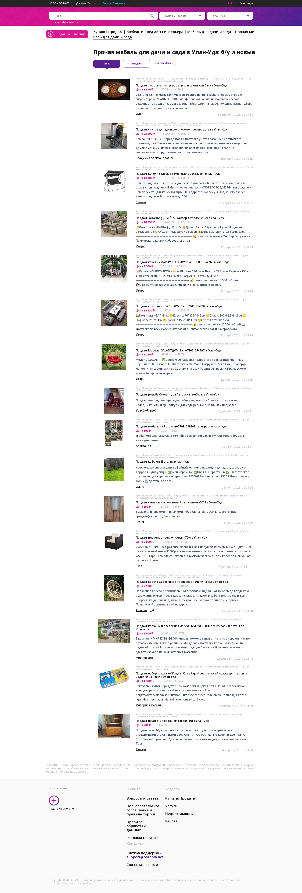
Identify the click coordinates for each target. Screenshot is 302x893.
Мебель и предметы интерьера (155, 31)
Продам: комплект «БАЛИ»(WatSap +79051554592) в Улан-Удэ (179, 306)
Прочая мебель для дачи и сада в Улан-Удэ (156, 716)
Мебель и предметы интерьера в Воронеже (188, 496)
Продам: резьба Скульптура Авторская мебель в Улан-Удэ (177, 394)
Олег (139, 114)
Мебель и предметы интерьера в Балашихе (187, 455)
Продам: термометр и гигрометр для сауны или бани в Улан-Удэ (181, 85)
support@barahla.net (145, 857)
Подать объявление (114, 3)
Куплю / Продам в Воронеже (149, 496)
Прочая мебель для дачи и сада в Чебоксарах (161, 81)
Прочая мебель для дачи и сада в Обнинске (157, 621)
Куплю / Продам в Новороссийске (152, 123)
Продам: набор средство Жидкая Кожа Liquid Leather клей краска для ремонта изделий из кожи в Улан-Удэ (191, 675)
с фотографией (163, 62)
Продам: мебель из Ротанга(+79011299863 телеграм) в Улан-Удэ (181, 426)
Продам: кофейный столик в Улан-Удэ (163, 461)
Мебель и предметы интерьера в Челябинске (189, 388)
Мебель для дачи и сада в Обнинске (228, 619)
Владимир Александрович (154, 158)
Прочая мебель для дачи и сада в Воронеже (157, 498)
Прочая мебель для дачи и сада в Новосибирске (176, 577)
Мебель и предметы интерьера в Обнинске (187, 619)
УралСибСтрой (146, 410)
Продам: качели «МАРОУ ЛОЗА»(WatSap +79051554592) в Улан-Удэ (182, 262)
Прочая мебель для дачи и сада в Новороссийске (177, 125)
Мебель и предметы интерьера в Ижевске (185, 167)
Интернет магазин (149, 705)
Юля (139, 566)
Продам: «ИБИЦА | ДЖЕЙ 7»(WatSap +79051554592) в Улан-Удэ (180, 218)
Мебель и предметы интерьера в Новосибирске (193, 575)
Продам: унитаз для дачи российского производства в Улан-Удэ (181, 129)
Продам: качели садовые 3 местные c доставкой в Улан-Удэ (178, 174)
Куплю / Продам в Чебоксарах (150, 79)
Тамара (141, 749)
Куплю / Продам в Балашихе (149, 455)
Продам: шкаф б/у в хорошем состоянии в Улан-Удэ (172, 721)
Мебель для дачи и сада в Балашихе (228, 455)
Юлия (140, 522)
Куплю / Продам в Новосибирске (151, 575)
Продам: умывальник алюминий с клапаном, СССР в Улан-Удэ (179, 502)
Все (107, 63)
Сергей (141, 202)
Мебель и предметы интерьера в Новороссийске (194, 123)
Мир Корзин (144, 658)
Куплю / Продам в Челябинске (150, 388)
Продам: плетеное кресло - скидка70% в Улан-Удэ (171, 537)
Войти (231, 3)
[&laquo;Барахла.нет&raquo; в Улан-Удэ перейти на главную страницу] (59, 3)
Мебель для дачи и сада (209, 31)
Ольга (140, 487)
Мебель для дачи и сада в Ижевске (225, 167)
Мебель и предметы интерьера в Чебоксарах (189, 79)
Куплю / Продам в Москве (148, 211)
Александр (143, 446)
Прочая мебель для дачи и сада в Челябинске (161, 390)
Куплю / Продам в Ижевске (148, 167)
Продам (136, 63)
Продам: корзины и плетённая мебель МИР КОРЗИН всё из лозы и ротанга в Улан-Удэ (190, 627)
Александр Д (145, 610)
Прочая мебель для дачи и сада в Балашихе (157, 457)
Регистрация (246, 3)
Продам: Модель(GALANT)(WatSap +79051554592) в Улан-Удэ (178, 350)
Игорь (140, 246)
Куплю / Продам (108, 31)
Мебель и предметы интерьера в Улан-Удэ (185, 714)
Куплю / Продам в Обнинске (149, 619)
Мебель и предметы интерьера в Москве (183, 211)
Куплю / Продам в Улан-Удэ (149, 714)
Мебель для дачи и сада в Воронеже (230, 496)
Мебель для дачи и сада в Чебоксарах (232, 79)
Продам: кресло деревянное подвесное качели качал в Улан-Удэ (182, 582)
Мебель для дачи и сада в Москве (222, 211)
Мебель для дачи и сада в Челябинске (232, 388)
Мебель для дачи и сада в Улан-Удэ (227, 714)
